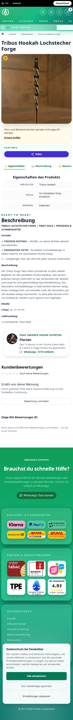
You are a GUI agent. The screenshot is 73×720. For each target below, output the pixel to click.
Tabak (43, 21)
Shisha (8, 21)
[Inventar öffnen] (51, 12)
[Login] (43, 12)
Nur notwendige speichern (36, 686)
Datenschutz (14, 640)
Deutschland (62, 3)
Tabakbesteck (27, 34)
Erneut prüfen (12, 137)
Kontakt (11, 618)
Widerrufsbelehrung (18, 634)
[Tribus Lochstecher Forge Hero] (36, 89)
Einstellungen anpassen (36, 696)
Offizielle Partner (16, 623)
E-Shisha (26, 21)
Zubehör (12, 34)
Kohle (58, 21)
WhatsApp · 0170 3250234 (37, 351)
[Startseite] (5, 12)
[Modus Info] (3, 28)
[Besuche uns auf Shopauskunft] (57, 587)
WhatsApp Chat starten (38, 495)
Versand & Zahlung (18, 629)
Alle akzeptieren (36, 676)
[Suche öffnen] (59, 12)
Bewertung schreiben (36, 401)
